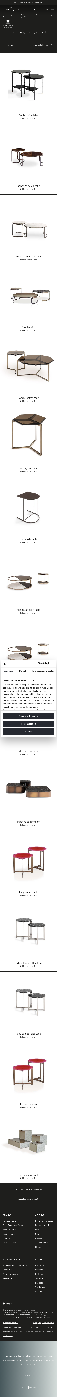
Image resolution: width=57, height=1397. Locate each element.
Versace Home (9, 1221)
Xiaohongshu (41, 1287)
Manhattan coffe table (28, 609)
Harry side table (28, 539)
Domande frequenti (11, 1274)
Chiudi (28, 731)
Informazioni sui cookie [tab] (43, 671)
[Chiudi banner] (53, 664)
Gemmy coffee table (29, 398)
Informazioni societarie (10, 1323)
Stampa (38, 1234)
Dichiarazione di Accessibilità (44, 1331)
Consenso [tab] (8, 671)
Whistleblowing (8, 1336)
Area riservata (41, 1243)
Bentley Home (9, 1229)
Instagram (39, 1265)
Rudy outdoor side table (28, 1033)
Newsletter (8, 1278)
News (37, 1229)
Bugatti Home (9, 1234)
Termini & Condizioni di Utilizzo (13, 1331)
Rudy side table (28, 1104)
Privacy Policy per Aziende (12, 1327)
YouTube (39, 1278)
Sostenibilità (29, 1331)
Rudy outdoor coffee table (28, 963)
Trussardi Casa (9, 1243)
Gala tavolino (28, 327)
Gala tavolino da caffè (28, 186)
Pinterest (39, 1274)
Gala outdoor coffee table (28, 256)
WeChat (39, 1291)
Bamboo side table (28, 115)
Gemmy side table (28, 468)
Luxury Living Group (7, 16)
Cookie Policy (33, 1327)
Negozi (38, 1247)
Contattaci (7, 1270)
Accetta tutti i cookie (28, 716)
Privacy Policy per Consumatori (43, 1323)
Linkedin (39, 1270)
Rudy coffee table (28, 892)
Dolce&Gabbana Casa (13, 1225)
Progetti (38, 1238)
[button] (52, 10)
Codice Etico (49, 1327)
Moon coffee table (28, 751)
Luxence (6, 1238)
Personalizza (27, 724)
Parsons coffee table (28, 821)
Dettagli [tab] (23, 671)
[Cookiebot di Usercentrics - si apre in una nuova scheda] (37, 663)
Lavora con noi (42, 1225)
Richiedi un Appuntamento (15, 1265)
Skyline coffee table (28, 1175)
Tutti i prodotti (24, 16)
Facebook (39, 1283)
